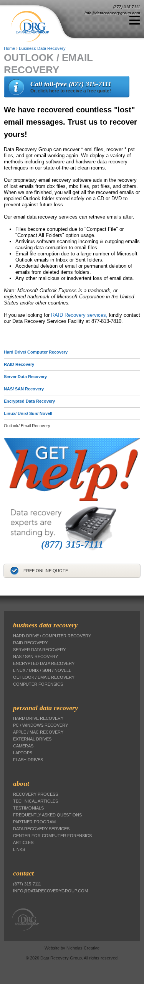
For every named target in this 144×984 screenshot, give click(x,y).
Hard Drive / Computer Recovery (52, 636)
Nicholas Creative (82, 948)
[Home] (43, 26)
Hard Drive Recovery (38, 718)
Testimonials (28, 808)
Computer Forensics (38, 684)
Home (9, 48)
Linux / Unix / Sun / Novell (42, 670)
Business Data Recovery (42, 48)
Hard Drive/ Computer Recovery (36, 352)
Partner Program (34, 821)
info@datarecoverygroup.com (112, 13)
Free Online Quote (45, 570)
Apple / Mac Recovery (38, 732)
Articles (23, 842)
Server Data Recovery (25, 376)
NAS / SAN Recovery (35, 656)
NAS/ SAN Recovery (24, 389)
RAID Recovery (19, 364)
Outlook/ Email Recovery (27, 425)
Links (19, 849)
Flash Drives (28, 759)
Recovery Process (35, 794)
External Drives (32, 739)
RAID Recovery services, (79, 315)
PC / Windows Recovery (40, 725)
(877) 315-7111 (126, 7)
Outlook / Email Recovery (43, 677)
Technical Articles (35, 801)
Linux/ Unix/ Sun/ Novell (28, 413)
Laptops (22, 752)
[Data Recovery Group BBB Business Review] (4, 586)
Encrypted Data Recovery (29, 401)
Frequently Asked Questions (47, 815)
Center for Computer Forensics (52, 835)
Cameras (23, 746)
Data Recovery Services (41, 828)
